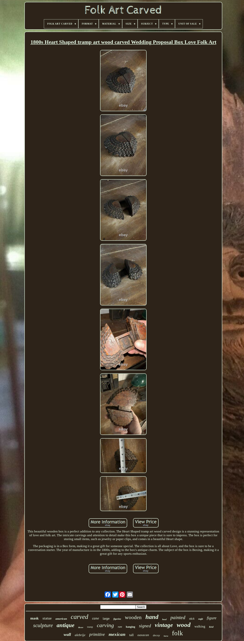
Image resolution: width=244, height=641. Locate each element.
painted (177, 617)
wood (184, 624)
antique (65, 625)
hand (151, 616)
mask (34, 618)
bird (211, 626)
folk (177, 633)
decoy (156, 635)
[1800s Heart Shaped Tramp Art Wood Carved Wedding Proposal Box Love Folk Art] (123, 81)
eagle (200, 619)
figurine (117, 619)
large (106, 618)
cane (95, 618)
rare (120, 626)
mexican (117, 634)
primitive (97, 634)
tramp (90, 626)
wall (67, 634)
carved (79, 616)
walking (199, 626)
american (61, 618)
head (164, 619)
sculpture (43, 625)
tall (131, 635)
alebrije (80, 635)
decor (80, 627)
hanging (130, 626)
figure (211, 618)
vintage (164, 625)
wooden (133, 617)
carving (105, 625)
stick (191, 618)
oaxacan (143, 635)
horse (166, 636)
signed (145, 625)
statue (47, 618)
